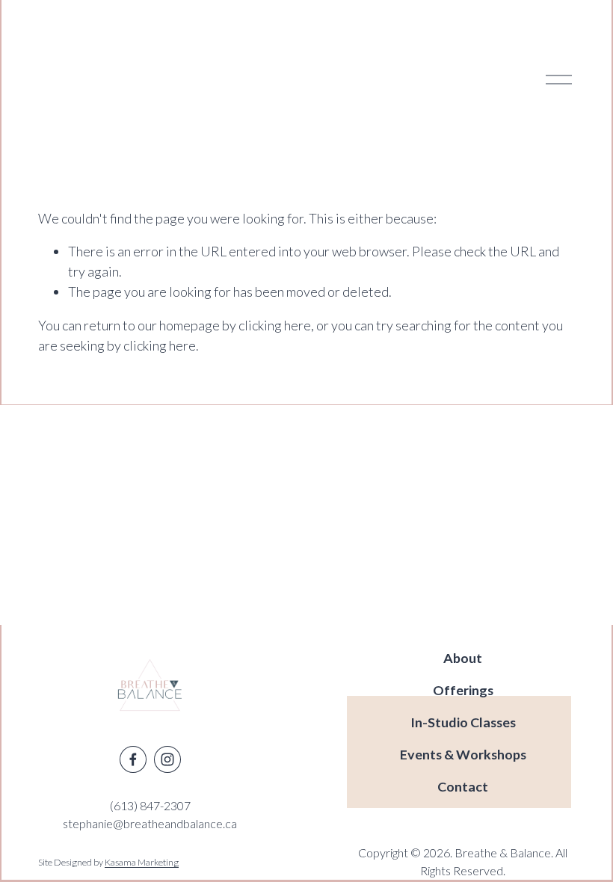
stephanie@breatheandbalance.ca (150, 823)
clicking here (274, 325)
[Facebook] (133, 759)
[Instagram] (167, 759)
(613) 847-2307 (150, 805)
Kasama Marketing (142, 862)
